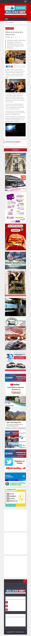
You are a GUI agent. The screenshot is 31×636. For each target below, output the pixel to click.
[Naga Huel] (15, 412)
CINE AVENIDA (9, 28)
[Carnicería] (15, 334)
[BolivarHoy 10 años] (15, 439)
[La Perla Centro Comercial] (15, 163)
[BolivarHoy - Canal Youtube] (15, 384)
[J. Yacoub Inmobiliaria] (15, 284)
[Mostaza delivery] (15, 237)
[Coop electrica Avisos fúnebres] (15, 480)
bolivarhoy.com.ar (20, 632)
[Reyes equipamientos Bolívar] (15, 183)
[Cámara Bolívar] (15, 307)
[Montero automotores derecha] (15, 361)
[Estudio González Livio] (15, 260)
